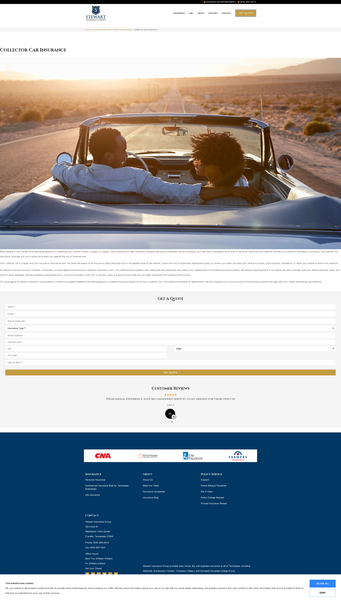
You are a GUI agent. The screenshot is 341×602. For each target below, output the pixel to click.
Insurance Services (102, 29)
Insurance (179, 13)
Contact (226, 13)
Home (88, 29)
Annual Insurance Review (214, 503)
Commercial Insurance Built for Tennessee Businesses (107, 487)
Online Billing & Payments (213, 485)
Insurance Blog (150, 497)
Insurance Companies (154, 491)
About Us (148, 479)
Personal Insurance (122, 29)
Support (213, 13)
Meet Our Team (151, 485)
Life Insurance (92, 495)
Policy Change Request (212, 497)
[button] (170, 421)
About (201, 13)
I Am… (191, 13)
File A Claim (207, 491)
